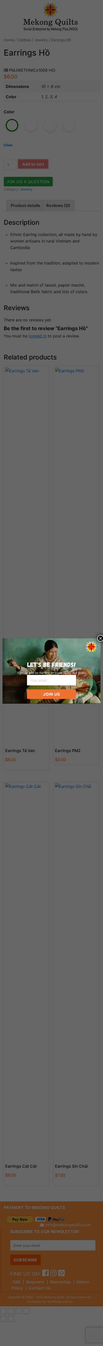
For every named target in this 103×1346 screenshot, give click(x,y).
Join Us (51, 694)
